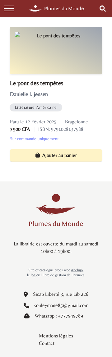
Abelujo (77, 270)
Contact (46, 343)
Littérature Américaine (36, 107)
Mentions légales (56, 336)
